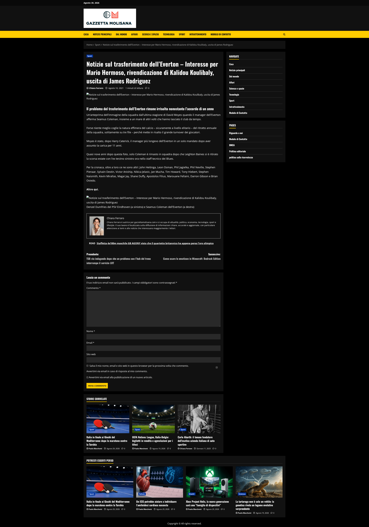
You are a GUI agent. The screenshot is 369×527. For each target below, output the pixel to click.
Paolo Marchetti (95, 448)
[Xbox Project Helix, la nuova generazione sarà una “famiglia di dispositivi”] (209, 482)
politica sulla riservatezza (241, 157)
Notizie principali (102, 34)
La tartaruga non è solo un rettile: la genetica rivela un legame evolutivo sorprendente (255, 505)
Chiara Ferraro (96, 88)
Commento (93, 288)
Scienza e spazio (150, 34)
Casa (86, 34)
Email (90, 342)
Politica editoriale (237, 151)
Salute (142, 494)
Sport (182, 34)
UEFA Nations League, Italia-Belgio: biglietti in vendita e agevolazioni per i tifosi (152, 440)
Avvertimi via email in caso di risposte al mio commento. (116, 371)
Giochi (192, 494)
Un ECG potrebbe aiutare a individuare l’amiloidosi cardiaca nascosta (156, 503)
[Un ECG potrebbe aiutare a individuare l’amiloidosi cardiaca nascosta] (159, 482)
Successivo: (192, 256)
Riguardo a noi (236, 133)
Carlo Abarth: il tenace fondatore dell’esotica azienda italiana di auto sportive (196, 440)
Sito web (91, 354)
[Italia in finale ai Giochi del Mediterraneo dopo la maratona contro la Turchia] (107, 419)
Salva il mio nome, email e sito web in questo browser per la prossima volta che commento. (139, 365)
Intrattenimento (197, 34)
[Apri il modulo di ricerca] (284, 34)
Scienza (242, 494)
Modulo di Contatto (221, 34)
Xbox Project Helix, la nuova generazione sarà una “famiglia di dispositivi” (207, 503)
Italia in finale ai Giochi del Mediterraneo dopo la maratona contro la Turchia (106, 440)
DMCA (232, 145)
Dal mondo (121, 34)
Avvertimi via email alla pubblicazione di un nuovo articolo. (121, 377)
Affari (134, 34)
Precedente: (118, 258)
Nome (90, 331)
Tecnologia (169, 34)
